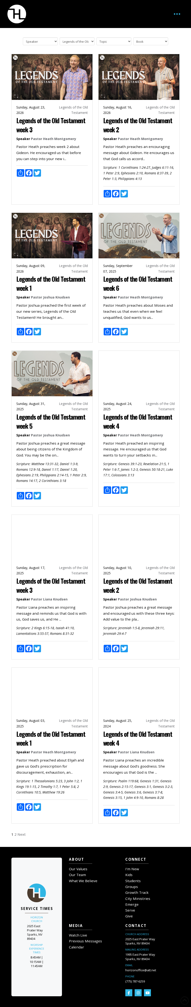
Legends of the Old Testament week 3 (50, 125)
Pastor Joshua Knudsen (50, 297)
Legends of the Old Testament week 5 (50, 421)
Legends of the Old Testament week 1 (50, 283)
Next (21, 834)
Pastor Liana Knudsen (49, 599)
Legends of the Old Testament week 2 (137, 125)
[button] (177, 14)
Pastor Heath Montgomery (53, 139)
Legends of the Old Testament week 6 (137, 283)
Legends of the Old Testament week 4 (137, 421)
